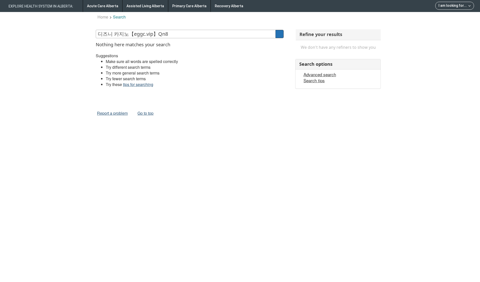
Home (103, 17)
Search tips (314, 81)
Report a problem (112, 113)
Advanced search (320, 75)
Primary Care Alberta (189, 6)
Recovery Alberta (229, 6)
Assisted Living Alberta (145, 6)
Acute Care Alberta (102, 6)
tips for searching (138, 84)
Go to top (146, 113)
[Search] (280, 34)
